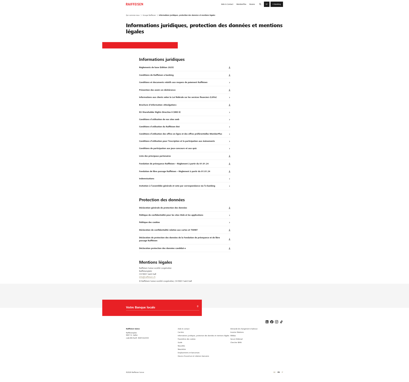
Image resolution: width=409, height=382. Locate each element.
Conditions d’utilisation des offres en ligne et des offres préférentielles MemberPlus (180, 134)
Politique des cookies (149, 222)
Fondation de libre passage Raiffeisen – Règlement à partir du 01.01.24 (174, 171)
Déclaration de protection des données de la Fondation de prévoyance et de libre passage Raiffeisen (179, 239)
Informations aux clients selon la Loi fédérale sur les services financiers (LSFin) (178, 97)
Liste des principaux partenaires (155, 156)
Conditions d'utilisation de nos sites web (159, 119)
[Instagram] (276, 321)
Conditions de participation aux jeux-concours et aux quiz (168, 148)
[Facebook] (271, 321)
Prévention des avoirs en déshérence (157, 90)
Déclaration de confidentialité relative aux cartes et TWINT (168, 230)
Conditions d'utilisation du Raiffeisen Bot (159, 126)
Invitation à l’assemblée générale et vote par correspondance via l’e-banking (177, 186)
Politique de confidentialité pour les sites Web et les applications (171, 215)
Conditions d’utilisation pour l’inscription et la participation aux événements (177, 141)
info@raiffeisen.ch (147, 277)
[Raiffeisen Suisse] (134, 4)
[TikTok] (281, 321)
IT (282, 372)
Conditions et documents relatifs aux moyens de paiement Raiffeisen (173, 82)
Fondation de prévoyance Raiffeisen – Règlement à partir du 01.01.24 (174, 163)
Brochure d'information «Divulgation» (158, 105)
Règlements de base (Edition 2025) (156, 67)
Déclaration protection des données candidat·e (162, 248)
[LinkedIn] (267, 321)
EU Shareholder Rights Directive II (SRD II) (160, 112)
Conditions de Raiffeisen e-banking (156, 75)
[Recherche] (260, 4)
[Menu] (266, 4)
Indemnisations (146, 178)
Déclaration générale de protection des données (163, 208)
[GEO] (197, 306)
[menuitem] (227, 4)
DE (274, 372)
